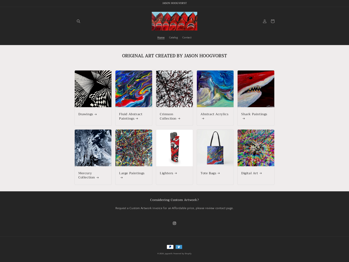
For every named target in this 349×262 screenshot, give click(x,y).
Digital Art (249, 173)
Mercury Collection (86, 175)
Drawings (85, 114)
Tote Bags (208, 173)
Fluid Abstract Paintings (130, 116)
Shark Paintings (254, 114)
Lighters (166, 173)
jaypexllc (169, 254)
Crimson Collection (168, 116)
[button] (79, 21)
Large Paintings (132, 173)
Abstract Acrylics (214, 114)
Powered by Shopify (182, 254)
